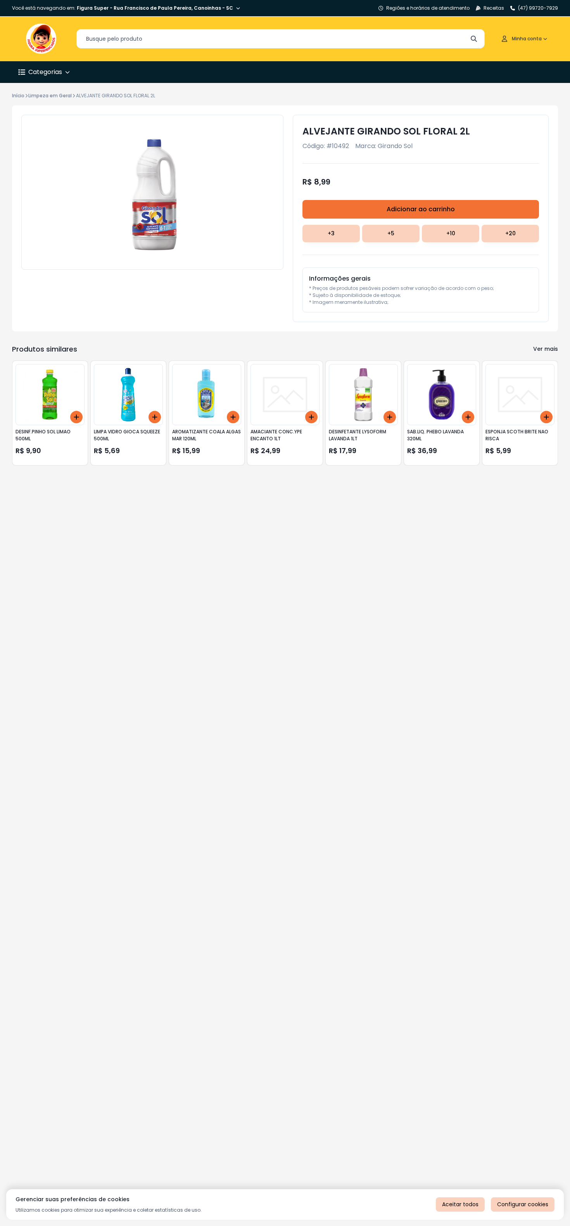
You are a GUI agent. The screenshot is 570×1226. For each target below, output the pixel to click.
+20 (510, 233)
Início (18, 95)
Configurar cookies (522, 1204)
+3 (331, 233)
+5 (390, 233)
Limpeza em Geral (50, 95)
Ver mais (545, 349)
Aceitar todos (460, 1204)
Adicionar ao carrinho (421, 209)
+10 (450, 233)
